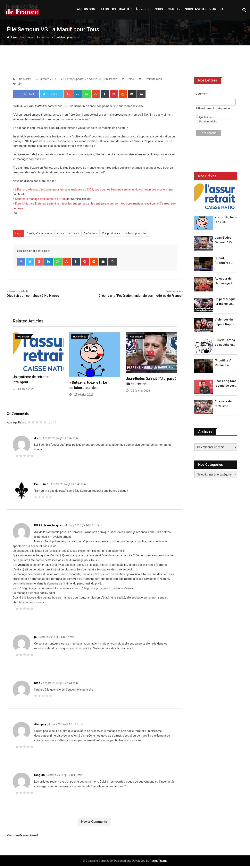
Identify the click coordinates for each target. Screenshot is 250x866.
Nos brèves (26, 37)
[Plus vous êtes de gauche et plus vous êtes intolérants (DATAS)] (203, 346)
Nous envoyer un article (204, 9)
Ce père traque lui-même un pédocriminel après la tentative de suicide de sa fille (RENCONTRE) (225, 301)
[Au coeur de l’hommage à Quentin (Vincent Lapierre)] (203, 284)
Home (13, 37)
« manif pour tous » (68, 233)
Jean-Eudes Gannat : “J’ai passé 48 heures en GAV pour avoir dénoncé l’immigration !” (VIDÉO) (225, 240)
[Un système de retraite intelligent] (214, 196)
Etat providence (111, 233)
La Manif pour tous (135, 233)
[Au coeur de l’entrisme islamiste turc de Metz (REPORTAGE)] (203, 407)
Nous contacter (167, 9)
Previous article (18, 291)
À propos (143, 9)
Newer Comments (94, 821)
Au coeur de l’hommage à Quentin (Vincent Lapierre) (223, 281)
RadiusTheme (158, 860)
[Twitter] (30, 262)
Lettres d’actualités (115, 9)
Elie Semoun (90, 233)
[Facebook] (21, 262)
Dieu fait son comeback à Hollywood (33, 296)
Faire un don (85, 9)
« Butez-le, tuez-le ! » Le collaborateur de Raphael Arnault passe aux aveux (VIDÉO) (226, 219)
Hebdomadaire (207, 121)
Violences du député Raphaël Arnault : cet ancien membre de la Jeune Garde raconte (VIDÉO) (226, 322)
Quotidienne (206, 117)
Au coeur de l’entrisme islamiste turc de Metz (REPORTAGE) (224, 404)
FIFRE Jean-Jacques (48, 525)
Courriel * (201, 93)
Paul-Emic (41, 484)
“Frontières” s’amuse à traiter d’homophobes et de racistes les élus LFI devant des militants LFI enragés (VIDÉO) (225, 363)
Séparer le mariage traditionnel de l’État (40, 199)
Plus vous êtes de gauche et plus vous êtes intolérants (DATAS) (225, 342)
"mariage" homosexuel (39, 233)
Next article (173, 291)
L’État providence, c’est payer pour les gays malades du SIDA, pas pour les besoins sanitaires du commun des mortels (91, 189)
